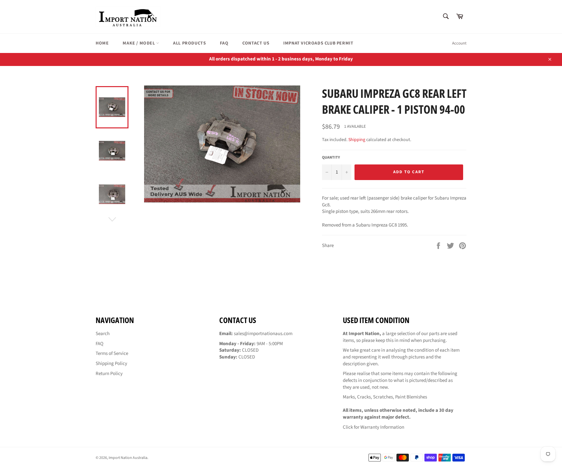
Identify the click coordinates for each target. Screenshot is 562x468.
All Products (189, 43)
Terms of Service (112, 353)
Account (459, 43)
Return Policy (109, 373)
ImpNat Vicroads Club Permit (318, 43)
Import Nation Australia (128, 458)
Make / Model (139, 43)
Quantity (331, 157)
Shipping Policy (111, 363)
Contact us (255, 43)
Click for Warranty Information (373, 427)
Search (103, 333)
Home (102, 43)
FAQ (224, 43)
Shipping (356, 139)
